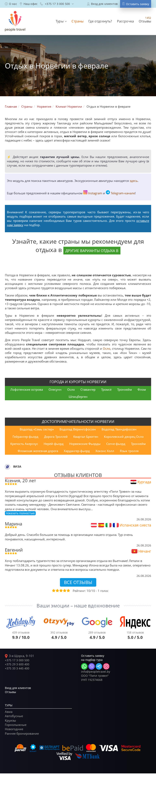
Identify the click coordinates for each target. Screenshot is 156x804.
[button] (61, 21)
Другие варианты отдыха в (91, 250)
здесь (134, 181)
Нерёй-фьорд (54, 444)
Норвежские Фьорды (85, 444)
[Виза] (7, 466)
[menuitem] (11, 4)
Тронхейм (124, 389)
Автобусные (14, 716)
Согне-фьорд (115, 444)
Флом (142, 389)
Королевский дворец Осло (124, 437)
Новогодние (14, 729)
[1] (53, 590)
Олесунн (55, 389)
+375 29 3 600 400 (17, 664)
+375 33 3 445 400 (17, 668)
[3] (61, 590)
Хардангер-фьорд (77, 451)
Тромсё (106, 389)
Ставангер (87, 389)
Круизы (10, 720)
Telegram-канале (123, 193)
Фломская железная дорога (38, 451)
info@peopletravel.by (95, 672)
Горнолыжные (15, 725)
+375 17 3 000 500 (17, 660)
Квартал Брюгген (85, 437)
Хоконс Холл (104, 451)
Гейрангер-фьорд (25, 437)
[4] (64, 590)
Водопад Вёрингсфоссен (78, 429)
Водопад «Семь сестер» (37, 429)
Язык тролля (129, 451)
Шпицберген (78, 397)
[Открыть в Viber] (91, 666)
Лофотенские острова (26, 389)
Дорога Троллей (56, 437)
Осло (106, 348)
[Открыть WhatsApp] (84, 666)
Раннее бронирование (22, 733)
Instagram (95, 193)
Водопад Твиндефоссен (119, 429)
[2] (57, 590)
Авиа (8, 712)
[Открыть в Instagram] (106, 666)
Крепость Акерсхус (24, 444)
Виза (17, 466)
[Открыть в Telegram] (99, 666)
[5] (68, 590)
